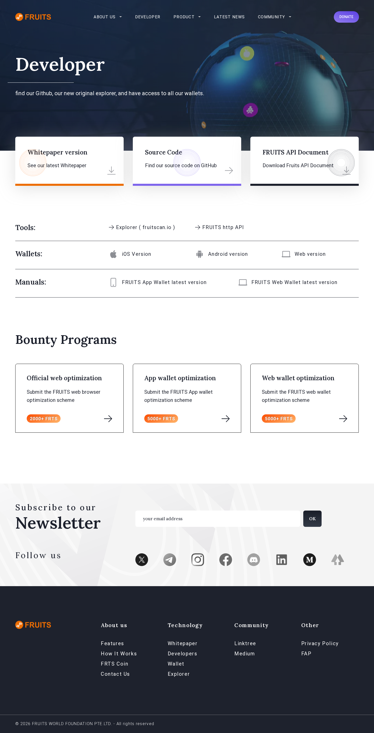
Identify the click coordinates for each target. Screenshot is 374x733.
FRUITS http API (223, 227)
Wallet (176, 664)
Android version (228, 254)
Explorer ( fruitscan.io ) (145, 227)
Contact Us (115, 674)
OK (312, 518)
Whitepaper (183, 643)
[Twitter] (141, 558)
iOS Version (136, 254)
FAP (306, 654)
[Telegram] (169, 558)
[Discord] (253, 558)
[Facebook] (225, 558)
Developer (148, 17)
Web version (310, 254)
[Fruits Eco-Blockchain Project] (33, 625)
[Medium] (309, 558)
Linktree (245, 643)
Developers (182, 654)
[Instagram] (197, 558)
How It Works (119, 654)
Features (112, 643)
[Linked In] (281, 558)
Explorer (179, 674)
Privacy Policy (320, 643)
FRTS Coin (114, 664)
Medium (244, 654)
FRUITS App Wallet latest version (164, 282)
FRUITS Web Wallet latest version (294, 282)
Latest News (229, 17)
